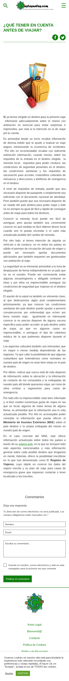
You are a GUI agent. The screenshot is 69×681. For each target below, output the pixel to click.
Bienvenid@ (34, 631)
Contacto (34, 638)
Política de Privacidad (35, 651)
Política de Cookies (34, 644)
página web (26, 444)
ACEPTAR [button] (23, 673)
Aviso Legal (34, 624)
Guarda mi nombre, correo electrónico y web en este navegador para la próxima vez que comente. (36, 567)
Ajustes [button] (9, 673)
